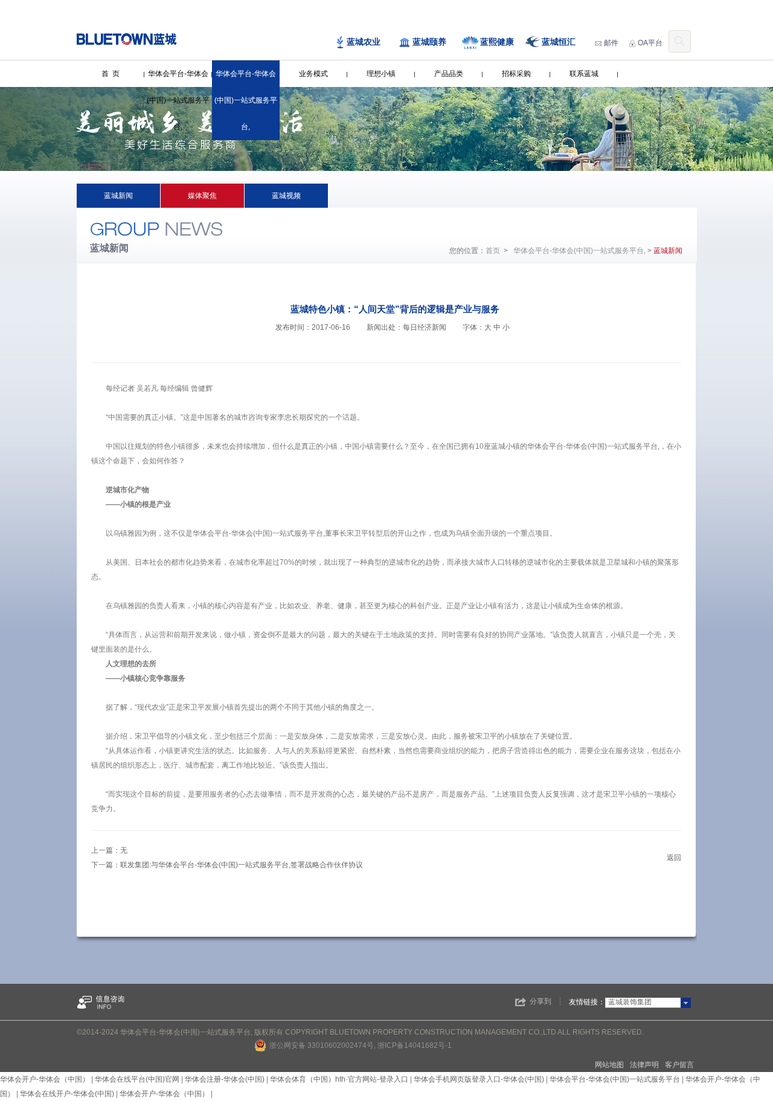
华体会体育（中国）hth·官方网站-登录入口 (339, 1079)
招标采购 (516, 73)
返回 (674, 857)
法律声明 (644, 1065)
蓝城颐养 (429, 42)
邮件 (611, 43)
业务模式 (313, 73)
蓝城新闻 (118, 195)
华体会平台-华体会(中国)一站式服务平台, (178, 100)
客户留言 (679, 1065)
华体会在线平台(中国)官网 (137, 1079)
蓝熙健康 (497, 42)
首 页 (110, 73)
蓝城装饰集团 (630, 1002)
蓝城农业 (363, 42)
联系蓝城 (583, 73)
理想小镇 (381, 73)
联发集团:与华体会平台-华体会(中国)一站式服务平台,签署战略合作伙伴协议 (241, 865)
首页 (493, 250)
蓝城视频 (286, 195)
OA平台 (650, 43)
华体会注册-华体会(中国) (225, 1079)
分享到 (540, 1001)
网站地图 (609, 1065)
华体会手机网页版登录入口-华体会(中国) (479, 1079)
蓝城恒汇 (559, 42)
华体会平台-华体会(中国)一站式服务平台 (615, 1079)
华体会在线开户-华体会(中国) (67, 1094)
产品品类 (448, 73)
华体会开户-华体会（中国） (44, 1079)
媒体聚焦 (202, 195)
